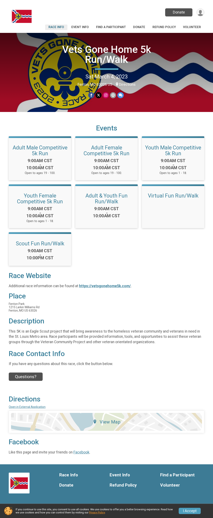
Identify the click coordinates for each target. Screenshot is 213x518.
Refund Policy (164, 27)
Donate (179, 12)
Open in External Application (27, 407)
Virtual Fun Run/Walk (173, 196)
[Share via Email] (113, 95)
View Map (110, 422)
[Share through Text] (120, 95)
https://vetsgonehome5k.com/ (105, 286)
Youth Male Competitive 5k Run (173, 150)
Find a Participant (111, 27)
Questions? (25, 376)
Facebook (81, 452)
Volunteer (192, 27)
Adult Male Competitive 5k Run (40, 150)
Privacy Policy (97, 512)
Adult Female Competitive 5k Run (106, 150)
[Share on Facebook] (91, 95)
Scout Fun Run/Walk (40, 243)
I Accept (190, 511)
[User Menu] (200, 12)
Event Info (80, 27)
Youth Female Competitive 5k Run (40, 199)
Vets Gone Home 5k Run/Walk (106, 54)
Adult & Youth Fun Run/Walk (106, 199)
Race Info (56, 27)
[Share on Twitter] (98, 95)
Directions (127, 84)
